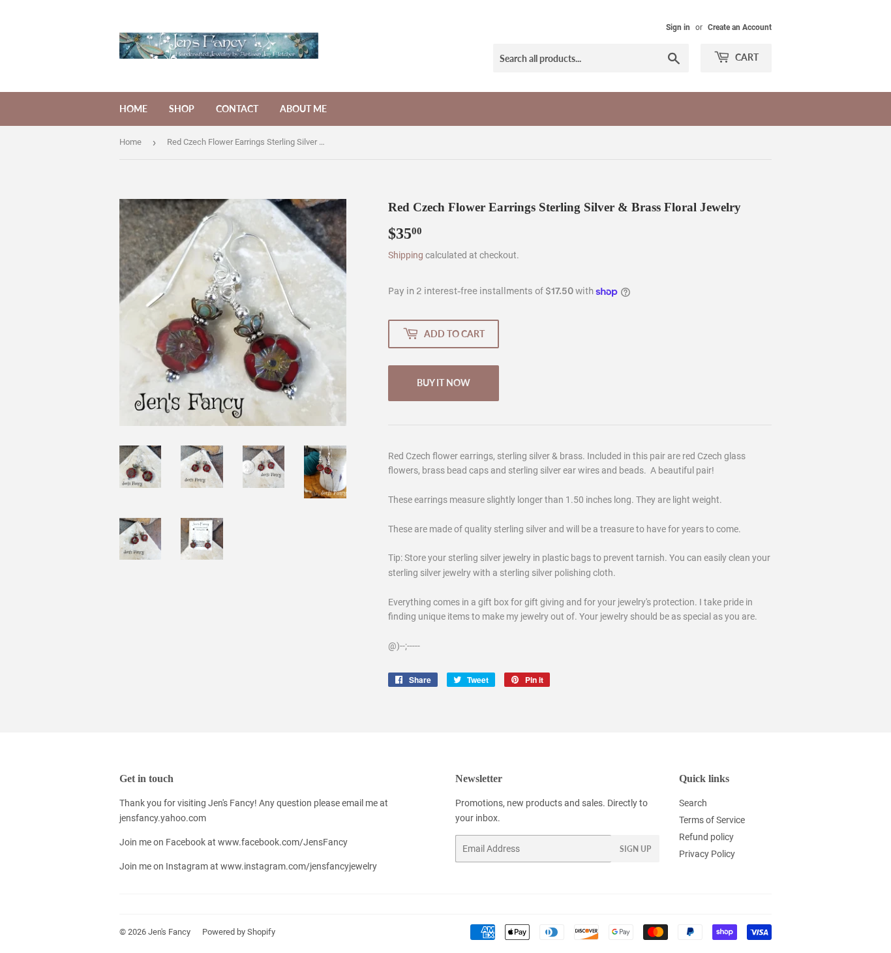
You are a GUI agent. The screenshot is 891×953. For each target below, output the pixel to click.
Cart (746, 57)
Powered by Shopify (238, 932)
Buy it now (443, 382)
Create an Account (740, 27)
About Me (303, 108)
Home (133, 108)
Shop (181, 108)
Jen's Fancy (169, 932)
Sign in (678, 27)
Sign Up (635, 849)
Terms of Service (712, 820)
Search (693, 803)
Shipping (405, 255)
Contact (237, 108)
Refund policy (706, 837)
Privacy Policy (707, 854)
